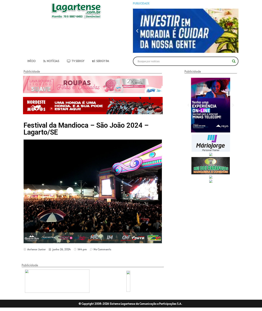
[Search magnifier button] (233, 61)
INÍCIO (31, 61)
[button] (137, 30)
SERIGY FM (102, 61)
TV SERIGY (77, 61)
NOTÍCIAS (52, 61)
